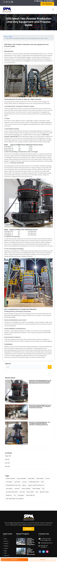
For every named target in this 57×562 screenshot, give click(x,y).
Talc (15, 495)
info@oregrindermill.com (47, 543)
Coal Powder (17, 482)
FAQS (5, 553)
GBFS (42, 482)
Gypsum (24, 485)
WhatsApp (42, 559)
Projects (6, 548)
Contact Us (6, 555)
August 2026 (8, 456)
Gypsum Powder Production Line (36, 485)
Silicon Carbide (30, 492)
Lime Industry (9, 488)
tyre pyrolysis (21, 495)
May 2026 (7, 466)
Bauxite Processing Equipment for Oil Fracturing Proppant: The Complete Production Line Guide (40, 406)
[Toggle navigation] (53, 9)
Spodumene (9, 495)
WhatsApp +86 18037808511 (45, 1)
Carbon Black (31, 478)
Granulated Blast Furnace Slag (13, 485)
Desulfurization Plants (34, 482)
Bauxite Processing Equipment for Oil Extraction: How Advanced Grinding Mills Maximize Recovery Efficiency (40, 382)
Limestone (17, 488)
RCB (43, 488)
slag (37, 492)
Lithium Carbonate (26, 488)
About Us (6, 541)
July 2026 (7, 459)
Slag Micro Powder (44, 492)
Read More (28, 529)
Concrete (24, 482)
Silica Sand (22, 492)
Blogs (10, 36)
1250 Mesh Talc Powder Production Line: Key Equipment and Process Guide (26, 45)
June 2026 (7, 463)
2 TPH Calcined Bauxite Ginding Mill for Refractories (31, 551)
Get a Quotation (47, 4)
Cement (47, 478)
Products (6, 543)
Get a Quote (14, 559)
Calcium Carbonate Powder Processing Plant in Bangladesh (31, 541)
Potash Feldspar (36, 488)
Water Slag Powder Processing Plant (14, 498)
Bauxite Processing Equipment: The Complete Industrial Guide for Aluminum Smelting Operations (39, 423)
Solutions (6, 546)
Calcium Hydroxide (21, 478)
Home (5, 36)
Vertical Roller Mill (30, 495)
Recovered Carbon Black (12, 492)
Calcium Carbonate (10, 478)
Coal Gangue (9, 482)
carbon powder (40, 478)
